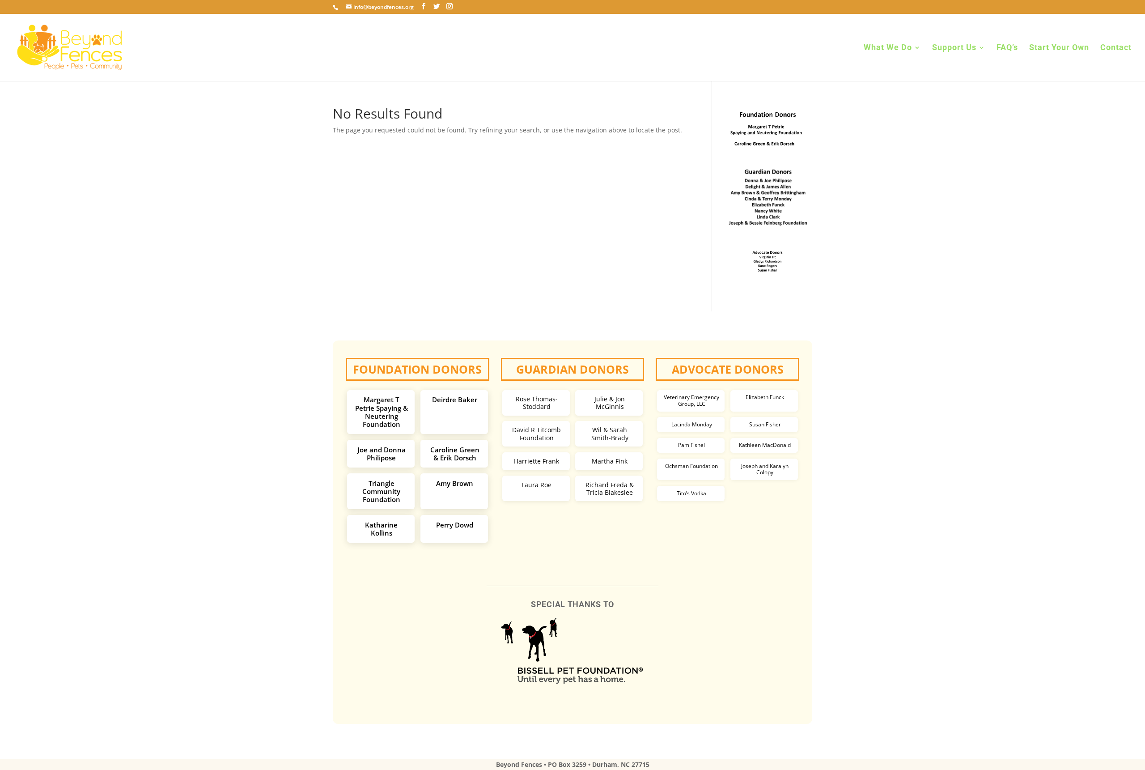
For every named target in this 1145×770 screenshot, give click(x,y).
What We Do (888, 48)
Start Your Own (1059, 48)
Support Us (954, 48)
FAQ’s (1007, 48)
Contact (1116, 48)
